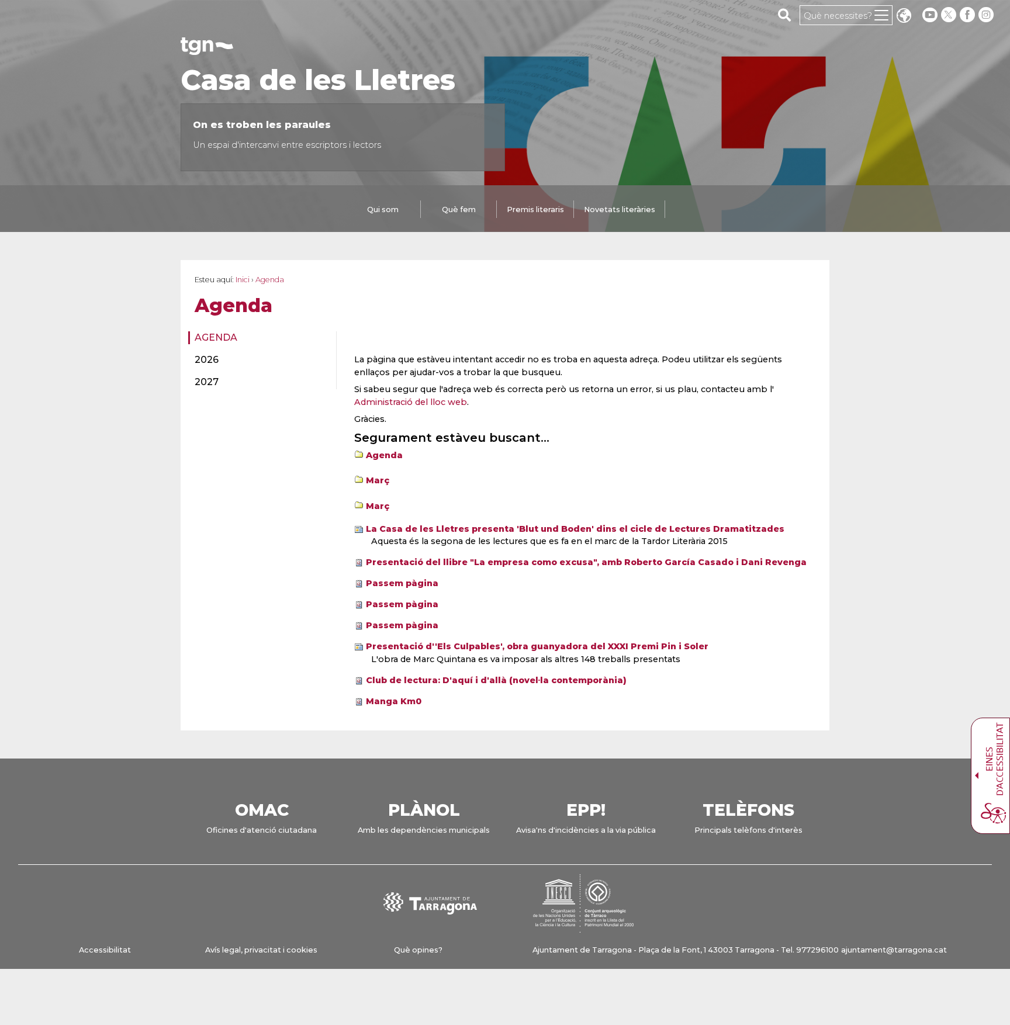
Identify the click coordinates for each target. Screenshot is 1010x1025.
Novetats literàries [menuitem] (619, 209)
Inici (243, 279)
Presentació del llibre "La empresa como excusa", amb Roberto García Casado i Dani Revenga (586, 562)
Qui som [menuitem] (383, 209)
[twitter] (949, 15)
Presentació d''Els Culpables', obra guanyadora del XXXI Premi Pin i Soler (537, 646)
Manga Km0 (393, 701)
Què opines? (418, 950)
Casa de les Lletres (318, 80)
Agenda (216, 337)
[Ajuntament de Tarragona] (207, 49)
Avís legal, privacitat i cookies (261, 950)
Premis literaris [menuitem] (535, 209)
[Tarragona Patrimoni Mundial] (583, 927)
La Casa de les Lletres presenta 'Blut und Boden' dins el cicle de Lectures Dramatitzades (575, 529)
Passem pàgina (402, 583)
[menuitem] (258, 337)
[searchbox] (784, 15)
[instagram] (987, 15)
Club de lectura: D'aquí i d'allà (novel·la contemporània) (496, 680)
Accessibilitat (105, 950)
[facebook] (968, 15)
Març (377, 480)
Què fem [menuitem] (459, 209)
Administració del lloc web (410, 402)
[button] (904, 17)
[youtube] (929, 15)
